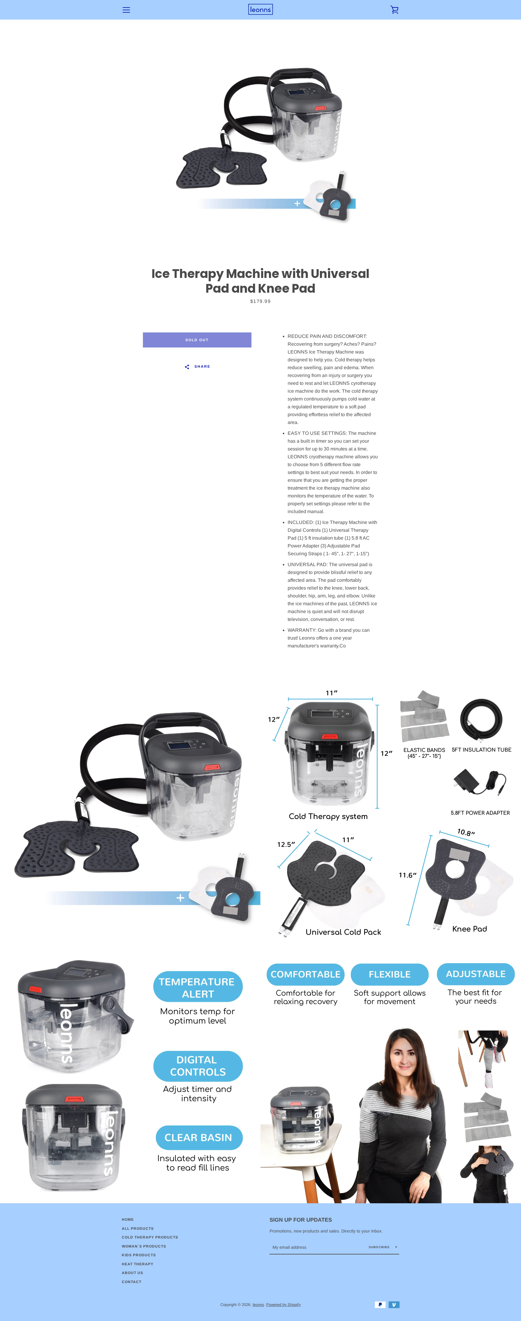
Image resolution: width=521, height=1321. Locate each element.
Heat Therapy (137, 1264)
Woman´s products (144, 1246)
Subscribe (380, 1247)
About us (132, 1273)
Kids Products (139, 1255)
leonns (258, 1304)
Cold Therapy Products (150, 1237)
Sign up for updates (301, 1220)
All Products (138, 1228)
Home (128, 1219)
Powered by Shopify (283, 1304)
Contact (131, 1282)
